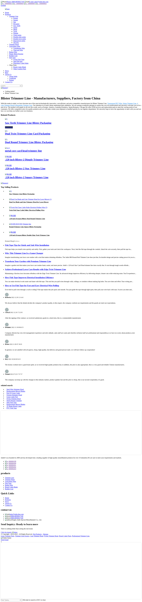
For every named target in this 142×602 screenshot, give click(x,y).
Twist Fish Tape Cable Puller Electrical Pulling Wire (26, 210)
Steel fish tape (17, 61)
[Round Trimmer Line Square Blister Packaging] (20, 224)
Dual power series (19, 41)
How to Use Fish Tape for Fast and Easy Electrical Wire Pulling (32, 285)
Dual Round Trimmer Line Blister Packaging (29, 142)
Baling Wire (13, 52)
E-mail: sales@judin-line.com (38, 2)
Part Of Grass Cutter (13, 393)
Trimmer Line (13, 16)
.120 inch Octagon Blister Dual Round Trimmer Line (27, 218)
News (7, 71)
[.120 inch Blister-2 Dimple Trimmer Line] (8, 157)
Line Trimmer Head (36, 536)
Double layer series (19, 39)
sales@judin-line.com (16, 514)
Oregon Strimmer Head (14, 395)
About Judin (13, 76)
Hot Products (37, 534)
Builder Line (13, 56)
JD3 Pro (16, 42)
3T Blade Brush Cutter (14, 406)
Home (7, 12)
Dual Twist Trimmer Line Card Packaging (27, 133)
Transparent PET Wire (114, 103)
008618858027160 (17, 516)
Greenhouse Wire (19, 48)
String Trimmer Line (129, 103)
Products (8, 14)
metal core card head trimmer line (23, 150)
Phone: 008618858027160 (15, 2)
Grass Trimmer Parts (7, 536)
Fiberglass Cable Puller (20, 63)
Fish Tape (12, 58)
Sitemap (45, 534)
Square (15, 20)
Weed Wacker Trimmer (14, 401)
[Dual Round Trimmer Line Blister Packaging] (6, 139)
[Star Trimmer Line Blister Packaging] (10, 191)
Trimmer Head (14, 44)
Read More (9, 127)
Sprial (15, 27)
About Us (8, 74)
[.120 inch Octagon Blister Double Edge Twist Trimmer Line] (12, 232)
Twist (15, 31)
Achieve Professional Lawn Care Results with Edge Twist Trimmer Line (35, 269)
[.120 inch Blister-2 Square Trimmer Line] (8, 174)
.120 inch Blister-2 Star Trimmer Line (25, 168)
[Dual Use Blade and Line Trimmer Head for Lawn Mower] (30, 199)
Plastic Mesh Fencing (16, 54)
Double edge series (19, 37)
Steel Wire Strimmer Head (15, 389)
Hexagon (16, 24)
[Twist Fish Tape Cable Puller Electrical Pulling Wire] (28, 207)
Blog (6, 73)
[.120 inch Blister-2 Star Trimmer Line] (8, 165)
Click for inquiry (6, 532)
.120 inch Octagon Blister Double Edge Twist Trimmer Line (29, 235)
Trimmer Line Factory (22, 536)
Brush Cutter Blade (19, 67)
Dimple (15, 33)
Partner (11, 80)
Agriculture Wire (14, 46)
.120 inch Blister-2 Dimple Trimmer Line (27, 159)
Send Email (4, 540)
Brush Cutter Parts (65, 536)
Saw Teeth (16, 26)
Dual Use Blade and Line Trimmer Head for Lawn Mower (29, 202)
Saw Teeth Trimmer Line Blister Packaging (28, 123)
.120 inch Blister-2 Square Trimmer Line (26, 177)
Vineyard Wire (18, 50)
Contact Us (8, 82)
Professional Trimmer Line (80, 536)
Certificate (12, 78)
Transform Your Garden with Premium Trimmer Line (28, 261)
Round (15, 18)
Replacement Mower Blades (16, 391)
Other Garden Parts (19, 69)
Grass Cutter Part (12, 397)
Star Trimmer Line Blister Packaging (22, 194)
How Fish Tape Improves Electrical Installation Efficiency (29, 277)
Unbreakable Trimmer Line (23, 105)
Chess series (17, 35)
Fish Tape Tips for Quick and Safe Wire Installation (27, 245)
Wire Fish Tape (12, 402)
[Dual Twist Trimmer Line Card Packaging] (6, 131)
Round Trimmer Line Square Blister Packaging (25, 227)
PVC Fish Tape (12, 408)
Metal (15, 29)
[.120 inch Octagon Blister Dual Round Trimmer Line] (12, 216)
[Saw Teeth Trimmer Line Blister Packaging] (6, 119)
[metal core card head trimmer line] (7, 148)
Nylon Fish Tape (18, 59)
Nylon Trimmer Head (14, 399)
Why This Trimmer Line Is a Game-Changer (24, 253)
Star (14, 22)
